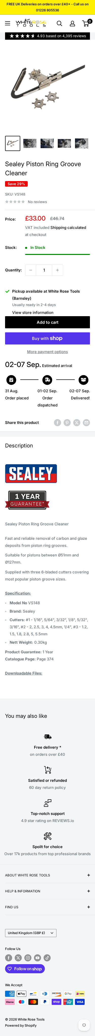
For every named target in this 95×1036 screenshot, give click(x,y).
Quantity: (13, 270)
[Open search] (59, 23)
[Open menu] (7, 23)
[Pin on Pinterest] (67, 422)
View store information (32, 312)
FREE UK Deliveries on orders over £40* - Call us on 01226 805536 (48, 7)
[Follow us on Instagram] (27, 957)
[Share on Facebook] (57, 422)
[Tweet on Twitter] (76, 422)
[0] (86, 23)
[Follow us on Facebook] (8, 957)
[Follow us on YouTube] (37, 957)
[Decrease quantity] (30, 270)
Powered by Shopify (20, 1025)
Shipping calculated (68, 227)
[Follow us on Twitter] (18, 957)
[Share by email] (86, 422)
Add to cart (48, 322)
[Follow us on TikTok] (47, 957)
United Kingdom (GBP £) (26, 933)
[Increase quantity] (57, 270)
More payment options (47, 351)
